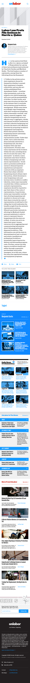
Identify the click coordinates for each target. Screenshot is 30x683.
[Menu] (2, 4)
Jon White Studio (13, 672)
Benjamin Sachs (12, 44)
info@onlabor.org (13, 670)
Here (9, 61)
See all (24, 363)
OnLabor (15, 3)
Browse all (24, 415)
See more (25, 482)
